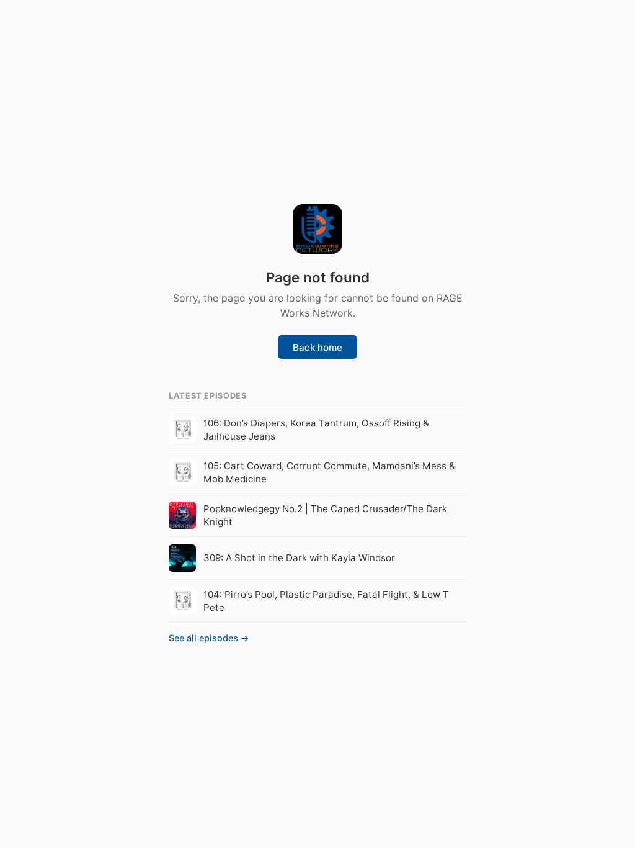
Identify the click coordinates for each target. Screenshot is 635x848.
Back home (317, 347)
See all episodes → (209, 638)
